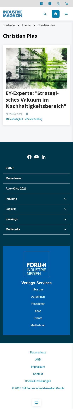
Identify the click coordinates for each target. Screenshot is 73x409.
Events (38, 318)
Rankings (12, 219)
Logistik (11, 209)
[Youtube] (36, 157)
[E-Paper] (41, 3)
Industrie (11, 199)
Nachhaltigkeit (14, 119)
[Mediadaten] (58, 3)
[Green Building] (36, 68)
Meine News (13, 178)
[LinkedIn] (43, 157)
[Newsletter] (49, 3)
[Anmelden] (56, 14)
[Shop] (66, 3)
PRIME (10, 168)
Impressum (38, 366)
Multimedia (13, 229)
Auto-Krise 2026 (16, 188)
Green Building (33, 119)
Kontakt (38, 374)
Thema (26, 25)
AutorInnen (38, 296)
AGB (38, 359)
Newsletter (37, 303)
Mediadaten (37, 325)
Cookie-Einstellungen (38, 381)
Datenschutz (38, 352)
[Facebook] (29, 157)
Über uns (37, 289)
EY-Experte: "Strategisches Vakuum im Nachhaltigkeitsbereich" (36, 100)
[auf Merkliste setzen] (27, 114)
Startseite (9, 25)
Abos (38, 311)
